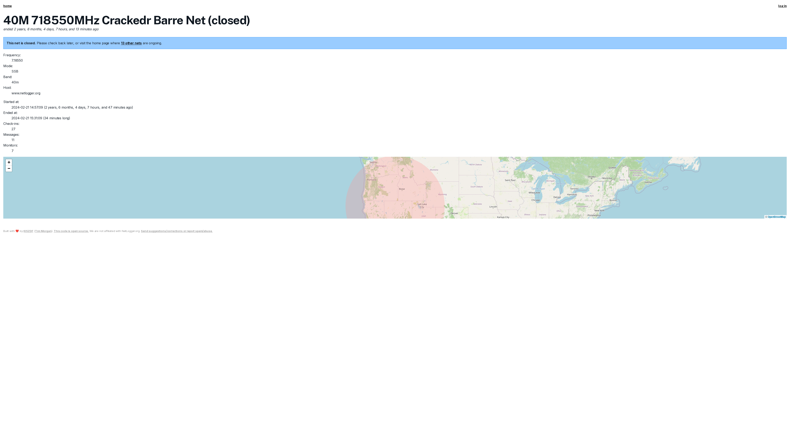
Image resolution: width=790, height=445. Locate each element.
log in (782, 6)
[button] (9, 162)
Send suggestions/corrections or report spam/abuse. (177, 231)
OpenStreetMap (777, 217)
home (7, 6)
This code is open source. (71, 231)
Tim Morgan (43, 231)
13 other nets (131, 43)
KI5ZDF (28, 231)
